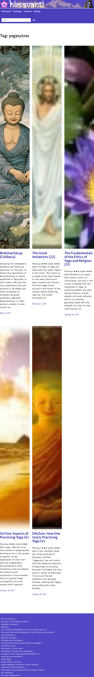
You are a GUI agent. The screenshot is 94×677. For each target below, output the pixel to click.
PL (34, 20)
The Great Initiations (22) (43, 255)
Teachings (16, 11)
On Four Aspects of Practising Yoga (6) (14, 535)
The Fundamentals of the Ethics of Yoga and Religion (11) (78, 258)
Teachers (27, 11)
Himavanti (6, 11)
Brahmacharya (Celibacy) (11, 255)
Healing (37, 11)
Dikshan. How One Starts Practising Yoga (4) (46, 537)
